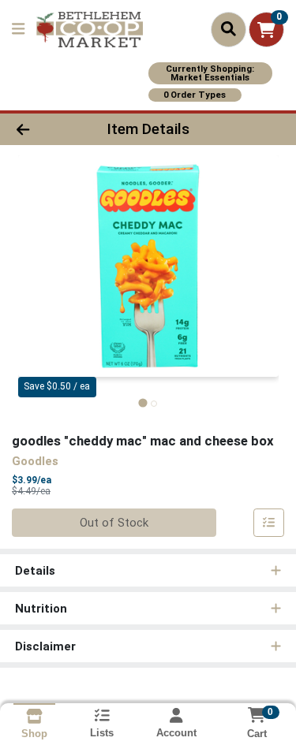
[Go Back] (46, 130)
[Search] (228, 29)
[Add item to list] (269, 522)
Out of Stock (114, 523)
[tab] (142, 403)
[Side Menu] (18, 29)
